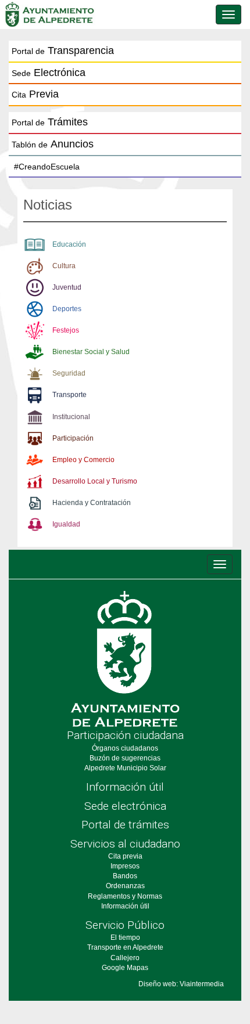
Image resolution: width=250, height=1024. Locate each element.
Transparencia (63, 50)
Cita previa (125, 856)
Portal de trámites (125, 824)
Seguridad (68, 373)
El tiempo (125, 937)
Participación (73, 438)
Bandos (125, 876)
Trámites (50, 122)
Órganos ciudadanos (125, 748)
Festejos (65, 330)
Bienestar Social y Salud (91, 352)
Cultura (64, 266)
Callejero (125, 958)
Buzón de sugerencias (125, 758)
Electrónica (48, 72)
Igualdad (66, 524)
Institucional (71, 417)
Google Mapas (125, 968)
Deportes (66, 309)
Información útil (125, 787)
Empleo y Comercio (83, 460)
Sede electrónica (125, 806)
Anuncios (53, 144)
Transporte (69, 395)
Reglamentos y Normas (125, 896)
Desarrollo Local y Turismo (94, 481)
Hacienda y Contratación (91, 503)
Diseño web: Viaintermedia (181, 984)
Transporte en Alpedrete (125, 947)
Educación (69, 244)
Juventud (66, 287)
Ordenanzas (125, 886)
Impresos (125, 866)
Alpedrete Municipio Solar (125, 768)
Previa (35, 94)
